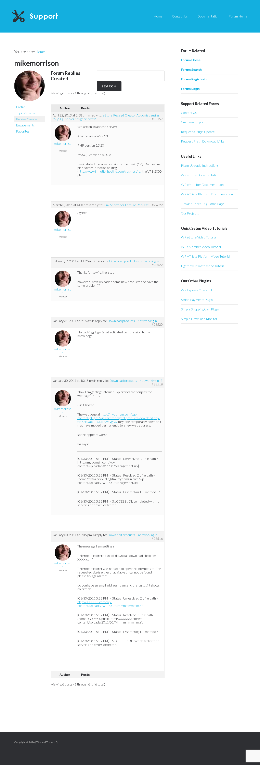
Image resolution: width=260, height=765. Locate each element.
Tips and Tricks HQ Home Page (202, 204)
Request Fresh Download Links (202, 141)
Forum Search (191, 69)
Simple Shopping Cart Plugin (200, 309)
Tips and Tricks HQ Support (44, 16)
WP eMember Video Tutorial (201, 247)
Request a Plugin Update (198, 132)
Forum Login (190, 88)
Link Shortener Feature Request (126, 205)
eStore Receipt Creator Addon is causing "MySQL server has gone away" (106, 117)
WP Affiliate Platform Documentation (207, 194)
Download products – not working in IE (135, 261)
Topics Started (26, 113)
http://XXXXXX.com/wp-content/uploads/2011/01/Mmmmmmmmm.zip (110, 603)
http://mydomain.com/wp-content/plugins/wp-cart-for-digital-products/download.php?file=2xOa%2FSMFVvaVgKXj (118, 417)
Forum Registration (195, 79)
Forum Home (190, 60)
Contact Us (189, 112)
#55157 (157, 119)
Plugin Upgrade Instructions (200, 165)
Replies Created (27, 119)
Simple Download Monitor (199, 319)
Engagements (25, 125)
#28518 (157, 384)
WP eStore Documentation (200, 175)
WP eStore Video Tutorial (198, 237)
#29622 (157, 205)
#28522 (157, 265)
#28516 (157, 538)
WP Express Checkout (196, 290)
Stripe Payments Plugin (197, 299)
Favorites (22, 131)
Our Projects (190, 213)
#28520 (157, 324)
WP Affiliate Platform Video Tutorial (205, 256)
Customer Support (194, 122)
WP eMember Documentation (202, 184)
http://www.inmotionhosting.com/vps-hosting (109, 171)
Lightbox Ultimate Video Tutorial (203, 266)
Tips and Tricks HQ (46, 742)
